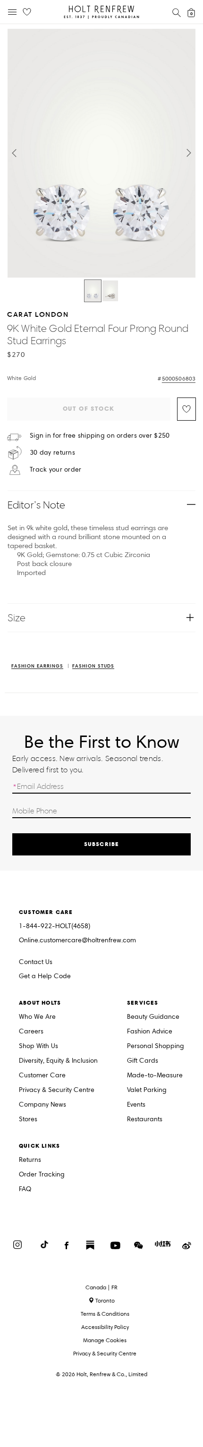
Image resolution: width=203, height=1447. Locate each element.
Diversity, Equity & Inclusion (58, 1061)
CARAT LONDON (37, 314)
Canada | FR (101, 1287)
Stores (28, 1119)
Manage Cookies (105, 1340)
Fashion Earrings (37, 666)
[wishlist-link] (27, 12)
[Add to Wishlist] (186, 409)
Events (136, 1105)
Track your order (55, 470)
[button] (14, 153)
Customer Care (42, 1075)
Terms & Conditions (105, 1313)
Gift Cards (142, 1061)
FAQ (25, 1189)
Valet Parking (147, 1090)
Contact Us (35, 962)
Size (16, 617)
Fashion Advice (149, 1031)
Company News (42, 1105)
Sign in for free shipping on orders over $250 (100, 436)
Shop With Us (38, 1046)
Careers (31, 1031)
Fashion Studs (93, 666)
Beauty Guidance (153, 1017)
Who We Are (37, 1017)
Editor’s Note (37, 505)
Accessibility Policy (105, 1326)
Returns (30, 1160)
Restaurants (144, 1119)
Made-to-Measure (155, 1075)
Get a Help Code (45, 976)
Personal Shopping (155, 1046)
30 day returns (52, 453)
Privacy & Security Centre (56, 1090)
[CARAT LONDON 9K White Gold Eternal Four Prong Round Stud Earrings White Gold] (93, 290)
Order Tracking (42, 1174)
